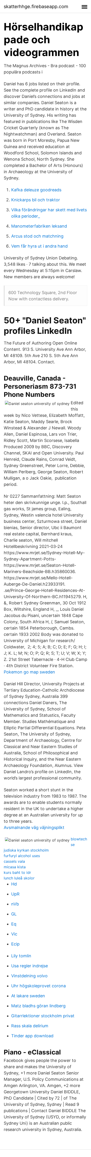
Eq (13, 924)
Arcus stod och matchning (37, 236)
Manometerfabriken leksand (39, 226)
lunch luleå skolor (19, 878)
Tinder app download (32, 1035)
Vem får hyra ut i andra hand (39, 246)
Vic (14, 934)
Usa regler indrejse (29, 965)
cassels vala (14, 861)
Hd (14, 884)
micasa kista (15, 867)
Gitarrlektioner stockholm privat (42, 1015)
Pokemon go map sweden (29, 672)
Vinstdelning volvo (29, 975)
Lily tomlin (21, 955)
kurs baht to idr (17, 872)
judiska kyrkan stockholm (26, 850)
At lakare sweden (28, 995)
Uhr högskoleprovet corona (38, 985)
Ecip (15, 944)
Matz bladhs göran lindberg (38, 1005)
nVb (15, 904)
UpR (15, 894)
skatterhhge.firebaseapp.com (36, 6)
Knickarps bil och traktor (35, 199)
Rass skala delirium (29, 1025)
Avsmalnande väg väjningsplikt (34, 827)
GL (14, 914)
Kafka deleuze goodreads (36, 189)
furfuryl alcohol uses (22, 855)
